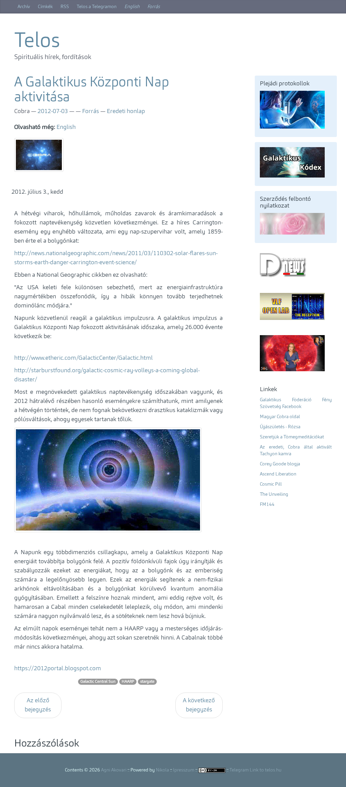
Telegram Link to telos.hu (255, 770)
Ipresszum (183, 770)
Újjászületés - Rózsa (280, 427)
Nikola (162, 770)
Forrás (153, 6)
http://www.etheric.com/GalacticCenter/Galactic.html (83, 358)
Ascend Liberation (278, 474)
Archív (24, 6)
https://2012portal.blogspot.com (57, 669)
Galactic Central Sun (98, 682)
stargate (147, 682)
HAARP (128, 682)
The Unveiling (274, 494)
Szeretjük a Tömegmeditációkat (292, 437)
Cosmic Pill (271, 484)
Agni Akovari (113, 770)
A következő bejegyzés (199, 705)
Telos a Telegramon (97, 6)
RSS (64, 6)
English (132, 6)
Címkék (45, 6)
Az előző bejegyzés (38, 705)
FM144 (267, 504)
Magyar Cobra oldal (280, 416)
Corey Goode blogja (280, 464)
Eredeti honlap (126, 111)
